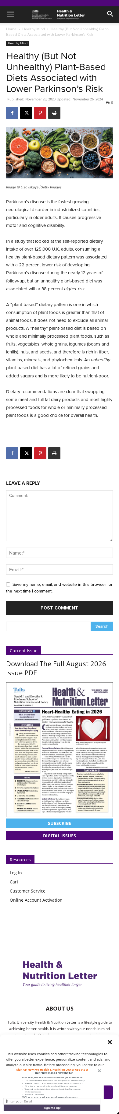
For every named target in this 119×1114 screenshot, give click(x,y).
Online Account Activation (36, 900)
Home (11, 29)
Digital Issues (59, 836)
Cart (14, 882)
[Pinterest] (40, 113)
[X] (26, 113)
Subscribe (59, 823)
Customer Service (27, 891)
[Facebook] (12, 113)
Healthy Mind (33, 29)
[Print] (54, 113)
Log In (16, 873)
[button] (110, 1042)
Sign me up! (51, 1107)
